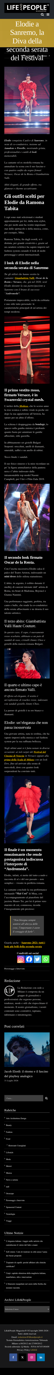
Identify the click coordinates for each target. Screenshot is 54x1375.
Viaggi (9, 1220)
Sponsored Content (13, 1207)
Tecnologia (10, 1214)
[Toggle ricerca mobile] (42, 14)
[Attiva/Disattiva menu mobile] (48, 14)
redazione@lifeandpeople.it (30, 1337)
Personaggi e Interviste (14, 968)
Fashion (9, 1132)
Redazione (12, 981)
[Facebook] (29, 959)
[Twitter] (37, 959)
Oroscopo (10, 1193)
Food (8, 1138)
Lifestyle (9, 1152)
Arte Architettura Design (16, 1118)
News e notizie (12, 1179)
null (7, 1186)
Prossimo (42, 55)
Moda (8, 1159)
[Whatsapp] (45, 959)
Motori (9, 1166)
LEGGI (34, 1349)
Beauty (9, 1125)
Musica (9, 1173)
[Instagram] (21, 959)
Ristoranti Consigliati (17, 1145)
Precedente (29, 55)
